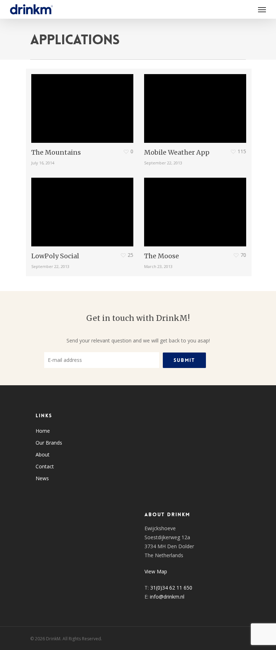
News (42, 478)
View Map (155, 571)
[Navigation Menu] (262, 9)
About (43, 454)
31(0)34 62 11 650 (171, 587)
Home (43, 430)
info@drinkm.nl (167, 596)
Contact (45, 466)
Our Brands (49, 442)
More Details (84, 103)
